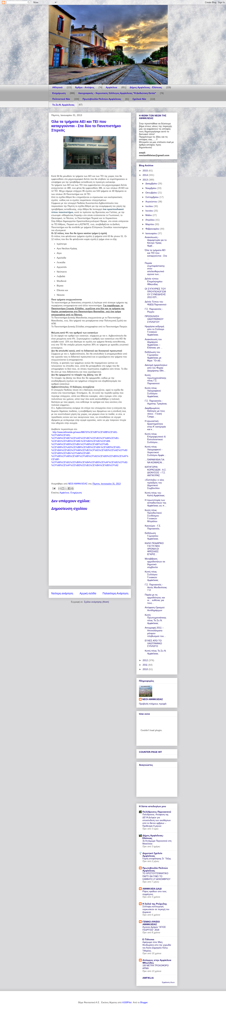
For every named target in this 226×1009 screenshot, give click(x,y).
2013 (146, 179)
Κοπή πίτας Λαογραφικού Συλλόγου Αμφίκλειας (153, 392)
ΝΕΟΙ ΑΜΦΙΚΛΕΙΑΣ (152, 699)
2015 (146, 170)
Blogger (143, 1002)
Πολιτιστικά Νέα (61, 99)
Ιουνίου (149, 210)
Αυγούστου (151, 201)
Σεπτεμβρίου (152, 197)
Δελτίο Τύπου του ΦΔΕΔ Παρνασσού (155, 303)
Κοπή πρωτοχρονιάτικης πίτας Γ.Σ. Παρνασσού (155, 379)
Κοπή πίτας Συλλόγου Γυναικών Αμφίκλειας (151, 575)
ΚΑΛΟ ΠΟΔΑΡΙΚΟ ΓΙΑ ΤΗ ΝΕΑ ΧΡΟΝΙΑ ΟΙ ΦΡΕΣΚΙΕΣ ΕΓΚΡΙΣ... (154, 549)
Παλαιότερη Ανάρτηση (115, 593)
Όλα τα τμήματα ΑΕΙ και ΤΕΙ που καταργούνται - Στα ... (156, 254)
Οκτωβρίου (151, 192)
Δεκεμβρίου (151, 183)
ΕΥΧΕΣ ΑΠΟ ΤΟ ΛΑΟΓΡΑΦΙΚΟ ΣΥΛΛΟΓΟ (153, 643)
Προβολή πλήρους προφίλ (152, 703)
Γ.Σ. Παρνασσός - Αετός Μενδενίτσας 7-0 (156, 587)
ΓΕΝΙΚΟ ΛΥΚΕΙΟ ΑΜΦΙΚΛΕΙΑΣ (151, 923)
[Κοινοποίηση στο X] (66, 488)
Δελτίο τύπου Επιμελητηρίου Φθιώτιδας (153, 281)
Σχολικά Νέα (139, 99)
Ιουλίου (149, 206)
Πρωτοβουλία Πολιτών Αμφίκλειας (102, 99)
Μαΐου (149, 215)
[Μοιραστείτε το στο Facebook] (69, 488)
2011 (145, 664)
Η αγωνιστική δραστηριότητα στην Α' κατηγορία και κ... (155, 425)
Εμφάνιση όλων (168, 982)
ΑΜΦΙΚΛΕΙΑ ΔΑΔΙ (152, 888)
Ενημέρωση (59, 93)
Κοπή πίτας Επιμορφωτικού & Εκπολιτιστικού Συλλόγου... (155, 438)
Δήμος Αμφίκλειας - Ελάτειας (146, 87)
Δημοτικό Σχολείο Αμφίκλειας (152, 854)
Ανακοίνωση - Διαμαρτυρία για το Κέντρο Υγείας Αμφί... (156, 241)
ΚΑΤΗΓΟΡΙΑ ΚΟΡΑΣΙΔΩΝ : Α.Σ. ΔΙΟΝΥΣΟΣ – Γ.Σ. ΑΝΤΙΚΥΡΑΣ (155, 471)
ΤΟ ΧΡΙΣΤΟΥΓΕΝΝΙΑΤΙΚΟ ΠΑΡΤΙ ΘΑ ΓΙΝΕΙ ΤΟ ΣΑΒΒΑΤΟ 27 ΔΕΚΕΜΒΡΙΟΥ (156, 876)
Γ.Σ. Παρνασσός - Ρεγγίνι (154, 310)
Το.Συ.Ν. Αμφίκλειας (63, 104)
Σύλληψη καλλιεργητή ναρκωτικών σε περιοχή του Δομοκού (155, 909)
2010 (146, 669)
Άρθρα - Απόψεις (84, 87)
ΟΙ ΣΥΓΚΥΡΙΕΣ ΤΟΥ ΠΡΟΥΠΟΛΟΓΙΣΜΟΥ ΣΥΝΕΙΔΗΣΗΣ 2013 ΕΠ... (155, 292)
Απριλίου (150, 219)
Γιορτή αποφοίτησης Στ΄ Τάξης (156, 858)
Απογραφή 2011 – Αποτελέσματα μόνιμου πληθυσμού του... (155, 631)
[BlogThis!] (63, 488)
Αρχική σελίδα (88, 593)
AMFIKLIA (148, 978)
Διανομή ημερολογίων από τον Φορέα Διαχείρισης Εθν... (156, 368)
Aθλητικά (57, 87)
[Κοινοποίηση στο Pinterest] (72, 488)
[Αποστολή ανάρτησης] (53, 488)
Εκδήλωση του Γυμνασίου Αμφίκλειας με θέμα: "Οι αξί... (153, 356)
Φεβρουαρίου (152, 228)
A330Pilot (127, 1002)
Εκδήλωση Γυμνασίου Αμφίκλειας (151, 536)
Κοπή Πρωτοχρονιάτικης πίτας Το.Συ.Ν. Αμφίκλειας (155, 619)
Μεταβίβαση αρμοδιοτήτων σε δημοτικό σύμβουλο (155, 562)
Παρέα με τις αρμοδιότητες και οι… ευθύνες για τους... (155, 598)
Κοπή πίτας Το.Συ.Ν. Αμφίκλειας (155, 652)
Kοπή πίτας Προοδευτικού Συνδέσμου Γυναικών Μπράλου (153, 516)
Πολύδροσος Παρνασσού (156, 811)
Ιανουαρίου (151, 233)
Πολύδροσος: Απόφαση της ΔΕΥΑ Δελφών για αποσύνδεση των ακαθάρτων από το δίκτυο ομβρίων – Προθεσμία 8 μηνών (156, 820)
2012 (146, 660)
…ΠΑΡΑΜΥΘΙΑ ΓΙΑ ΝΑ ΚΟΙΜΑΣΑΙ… (154, 461)
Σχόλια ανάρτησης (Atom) (96, 602)
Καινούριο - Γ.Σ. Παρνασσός (153, 527)
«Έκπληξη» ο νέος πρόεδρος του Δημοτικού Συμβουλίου (154, 483)
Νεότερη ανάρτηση (62, 593)
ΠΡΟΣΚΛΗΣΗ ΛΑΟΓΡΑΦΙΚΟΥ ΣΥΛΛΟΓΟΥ (154, 319)
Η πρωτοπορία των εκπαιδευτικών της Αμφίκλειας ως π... (155, 503)
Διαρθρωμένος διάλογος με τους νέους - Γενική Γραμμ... (155, 412)
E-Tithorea (148, 939)
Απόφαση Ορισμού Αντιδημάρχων (155, 609)
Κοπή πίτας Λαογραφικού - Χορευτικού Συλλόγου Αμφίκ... (155, 450)
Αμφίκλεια (111, 87)
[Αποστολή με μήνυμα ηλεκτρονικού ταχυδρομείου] (59, 488)
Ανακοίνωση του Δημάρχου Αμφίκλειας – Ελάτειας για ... (153, 343)
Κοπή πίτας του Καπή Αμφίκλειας (155, 494)
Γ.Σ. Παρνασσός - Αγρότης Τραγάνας (156, 402)
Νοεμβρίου (151, 188)
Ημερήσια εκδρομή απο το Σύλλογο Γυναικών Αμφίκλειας (154, 330)
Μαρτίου (150, 224)
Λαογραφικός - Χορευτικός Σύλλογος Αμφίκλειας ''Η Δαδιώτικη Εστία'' (117, 93)
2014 (146, 175)
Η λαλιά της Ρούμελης (154, 903)
